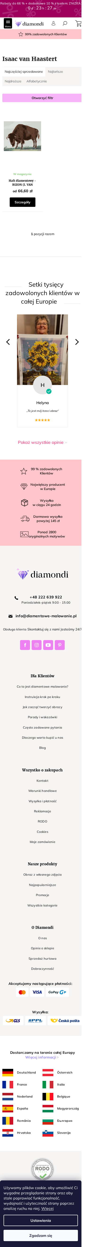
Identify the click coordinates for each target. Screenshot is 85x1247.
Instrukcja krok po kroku (42, 697)
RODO (42, 821)
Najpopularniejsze (42, 885)
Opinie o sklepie (42, 948)
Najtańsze (55, 71)
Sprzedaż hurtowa (42, 958)
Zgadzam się (40, 1235)
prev (9, 342)
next (76, 342)
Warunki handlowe (42, 791)
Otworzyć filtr (42, 98)
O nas (42, 938)
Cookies (42, 832)
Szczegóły (22, 202)
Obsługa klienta (15, 629)
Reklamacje (42, 811)
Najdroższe (13, 81)
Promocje (42, 895)
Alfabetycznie (36, 81)
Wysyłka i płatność (42, 801)
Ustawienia (40, 1220)
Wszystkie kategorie (42, 905)
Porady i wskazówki (42, 717)
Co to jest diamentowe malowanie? (42, 686)
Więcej (47, 1208)
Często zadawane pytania (42, 727)
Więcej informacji (40, 1057)
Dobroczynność (42, 968)
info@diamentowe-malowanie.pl (46, 615)
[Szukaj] (65, 23)
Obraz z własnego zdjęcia (42, 874)
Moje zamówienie (42, 842)
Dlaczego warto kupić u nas (42, 737)
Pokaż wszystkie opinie (41, 442)
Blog (42, 748)
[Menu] (8, 23)
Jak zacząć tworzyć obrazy (42, 707)
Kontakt (42, 780)
